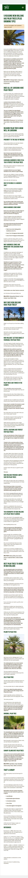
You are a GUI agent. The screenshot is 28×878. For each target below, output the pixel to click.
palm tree (8, 106)
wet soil (16, 460)
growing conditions (12, 175)
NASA (5, 349)
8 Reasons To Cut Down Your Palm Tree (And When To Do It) (13, 121)
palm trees (10, 50)
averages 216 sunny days (15, 493)
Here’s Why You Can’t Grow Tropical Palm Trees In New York (13, 557)
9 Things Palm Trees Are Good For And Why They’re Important (13, 81)
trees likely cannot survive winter (13, 388)
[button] (22, 7)
